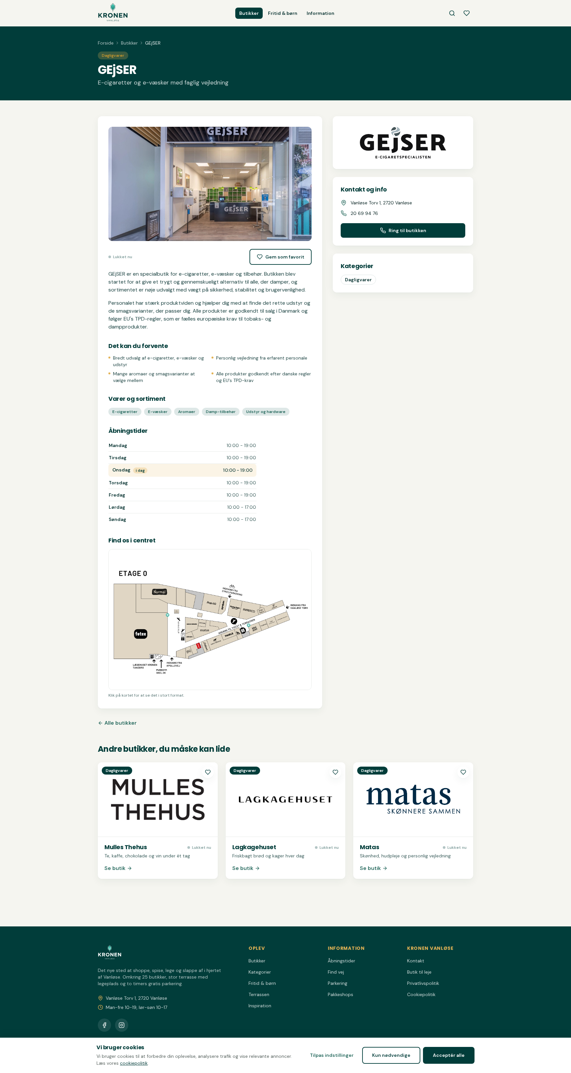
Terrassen (258, 994)
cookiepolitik (134, 1063)
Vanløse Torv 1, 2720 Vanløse (136, 998)
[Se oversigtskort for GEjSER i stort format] (210, 619)
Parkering (337, 983)
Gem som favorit (284, 257)
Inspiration (259, 1006)
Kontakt (415, 961)
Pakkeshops (340, 994)
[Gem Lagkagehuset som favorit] (335, 772)
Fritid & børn (282, 13)
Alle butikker (120, 722)
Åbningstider (341, 961)
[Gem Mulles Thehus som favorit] (208, 772)
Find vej (336, 972)
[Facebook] (104, 1025)
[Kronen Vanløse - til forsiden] (113, 13)
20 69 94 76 (364, 213)
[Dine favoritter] (466, 13)
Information (320, 13)
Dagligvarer (358, 280)
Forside (106, 43)
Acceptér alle (449, 1055)
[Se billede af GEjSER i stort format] (210, 184)
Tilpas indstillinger (332, 1055)
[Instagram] (121, 1025)
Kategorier (259, 972)
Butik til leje (419, 972)
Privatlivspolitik (423, 983)
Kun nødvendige (391, 1055)
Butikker (249, 13)
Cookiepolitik (421, 994)
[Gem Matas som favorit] (463, 772)
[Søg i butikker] (452, 13)
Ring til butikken (407, 230)
